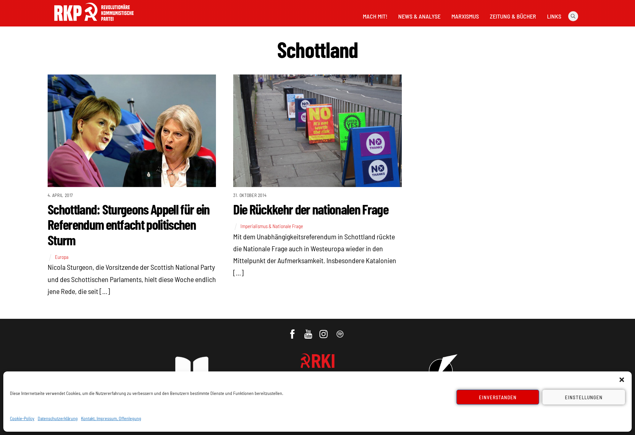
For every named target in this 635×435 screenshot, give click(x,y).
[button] (621, 379)
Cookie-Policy (22, 418)
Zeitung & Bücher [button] (513, 16)
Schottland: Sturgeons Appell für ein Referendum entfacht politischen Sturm (129, 224)
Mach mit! (375, 16)
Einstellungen (584, 397)
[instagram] (325, 331)
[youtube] (309, 331)
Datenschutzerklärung (58, 418)
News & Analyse (419, 16)
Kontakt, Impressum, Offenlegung (111, 418)
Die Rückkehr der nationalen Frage (310, 209)
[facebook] (293, 331)
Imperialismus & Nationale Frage (271, 226)
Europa (61, 257)
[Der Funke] (94, 22)
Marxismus (465, 16)
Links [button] (554, 16)
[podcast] (340, 331)
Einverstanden (498, 397)
